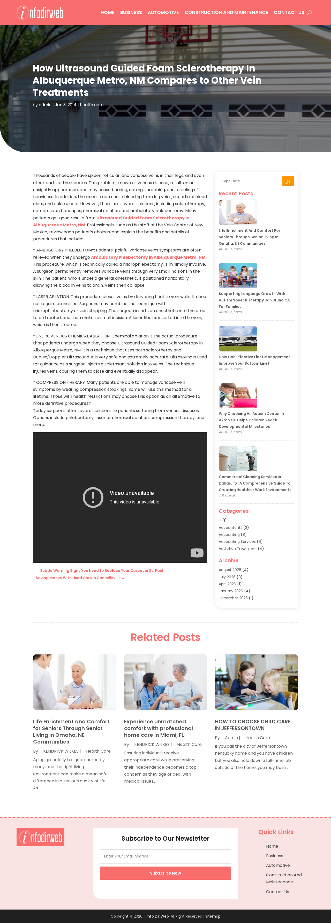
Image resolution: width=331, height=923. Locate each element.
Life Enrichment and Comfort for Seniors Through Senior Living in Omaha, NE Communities (249, 237)
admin (45, 105)
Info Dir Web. (158, 916)
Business (131, 12)
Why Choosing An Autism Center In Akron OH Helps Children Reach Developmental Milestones (251, 420)
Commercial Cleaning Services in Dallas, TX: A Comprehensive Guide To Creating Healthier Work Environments (255, 483)
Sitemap (213, 916)
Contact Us (289, 12)
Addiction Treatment (238, 548)
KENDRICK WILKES (61, 751)
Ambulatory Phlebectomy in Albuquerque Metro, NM (148, 257)
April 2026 (227, 584)
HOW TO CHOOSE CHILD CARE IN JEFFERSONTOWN (252, 725)
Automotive (163, 12)
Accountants (230, 527)
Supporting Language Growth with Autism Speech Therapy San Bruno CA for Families (254, 300)
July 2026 (227, 577)
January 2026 (231, 591)
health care (92, 105)
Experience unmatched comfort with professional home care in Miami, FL (158, 728)
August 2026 (230, 569)
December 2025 (233, 598)
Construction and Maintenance (226, 12)
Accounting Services (237, 541)
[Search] (288, 181)
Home (108, 12)
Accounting (229, 534)
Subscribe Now (165, 873)
